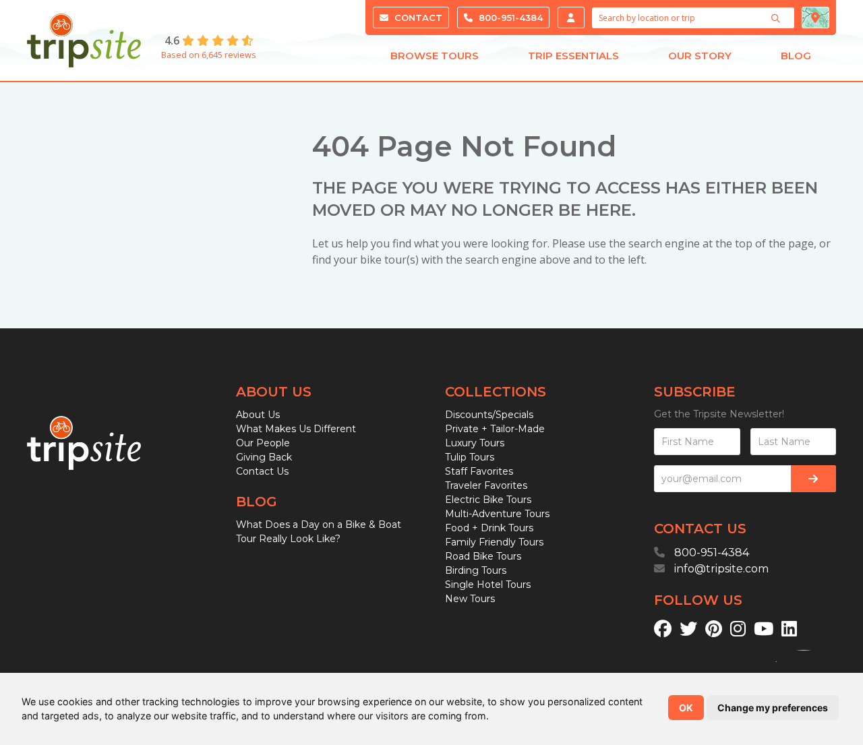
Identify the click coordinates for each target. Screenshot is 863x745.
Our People (263, 443)
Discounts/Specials (489, 415)
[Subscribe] (813, 478)
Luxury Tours (474, 443)
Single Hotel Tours (488, 584)
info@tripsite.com (721, 568)
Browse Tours (434, 55)
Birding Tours (475, 570)
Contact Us (262, 471)
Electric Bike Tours (488, 500)
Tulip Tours (469, 457)
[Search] (777, 18)
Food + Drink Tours (489, 528)
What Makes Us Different (296, 429)
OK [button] (686, 707)
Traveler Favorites (486, 485)
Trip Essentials (573, 55)
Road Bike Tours (483, 556)
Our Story (700, 55)
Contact (417, 17)
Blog (796, 55)
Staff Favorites (479, 471)
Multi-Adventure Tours (497, 514)
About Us (258, 415)
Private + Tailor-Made (495, 429)
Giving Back (264, 457)
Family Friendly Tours (494, 542)
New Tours (470, 599)
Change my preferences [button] (772, 707)
